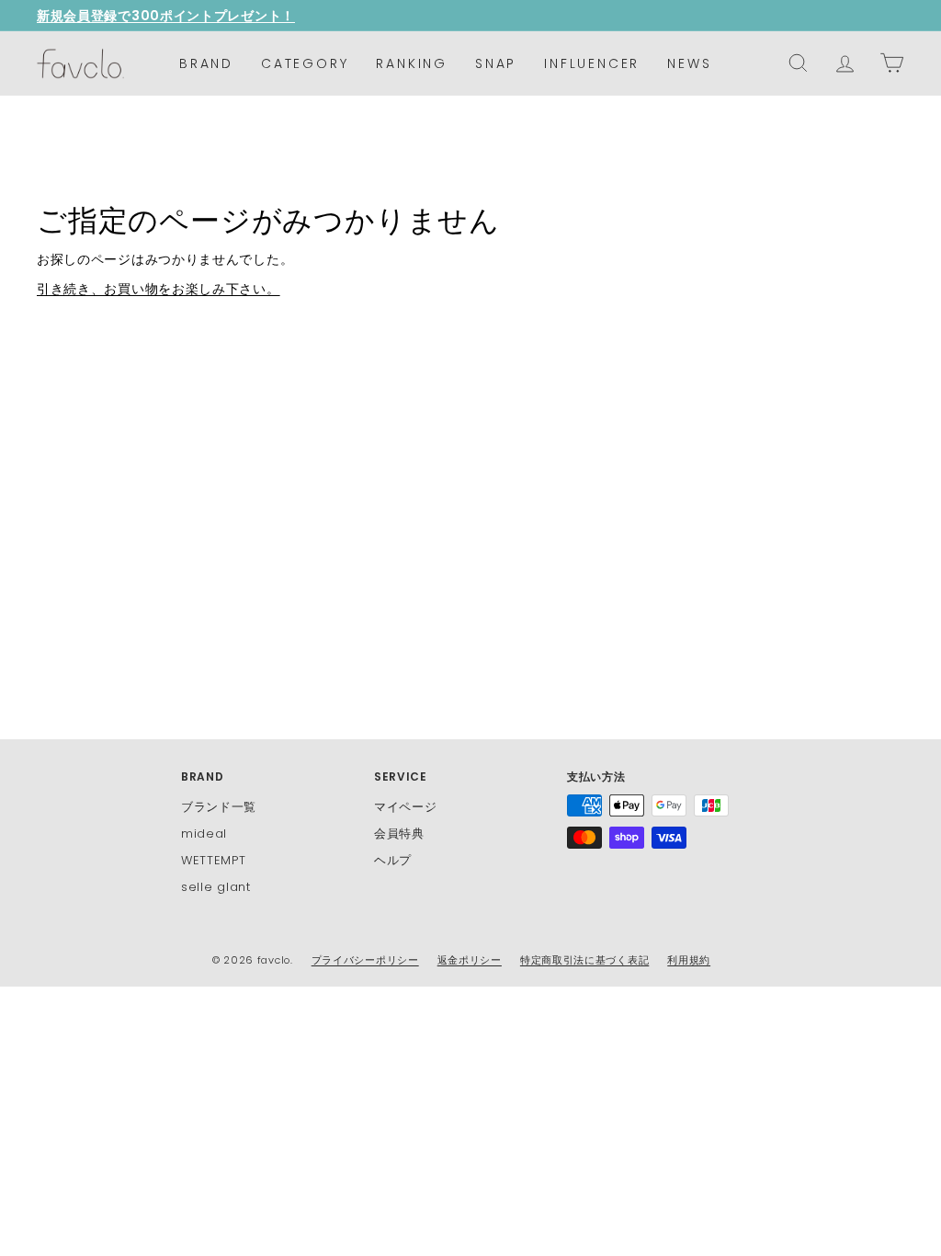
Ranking (412, 63)
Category (304, 63)
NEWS (689, 63)
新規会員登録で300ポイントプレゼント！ (166, 15)
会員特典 (399, 833)
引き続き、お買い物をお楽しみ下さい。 (158, 289)
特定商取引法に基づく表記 (584, 960)
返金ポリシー (469, 960)
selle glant (216, 887)
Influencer (592, 63)
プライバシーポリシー (365, 960)
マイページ (405, 807)
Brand (206, 63)
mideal (204, 833)
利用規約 (688, 960)
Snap (495, 63)
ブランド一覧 (218, 807)
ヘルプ (393, 860)
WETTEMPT (213, 860)
